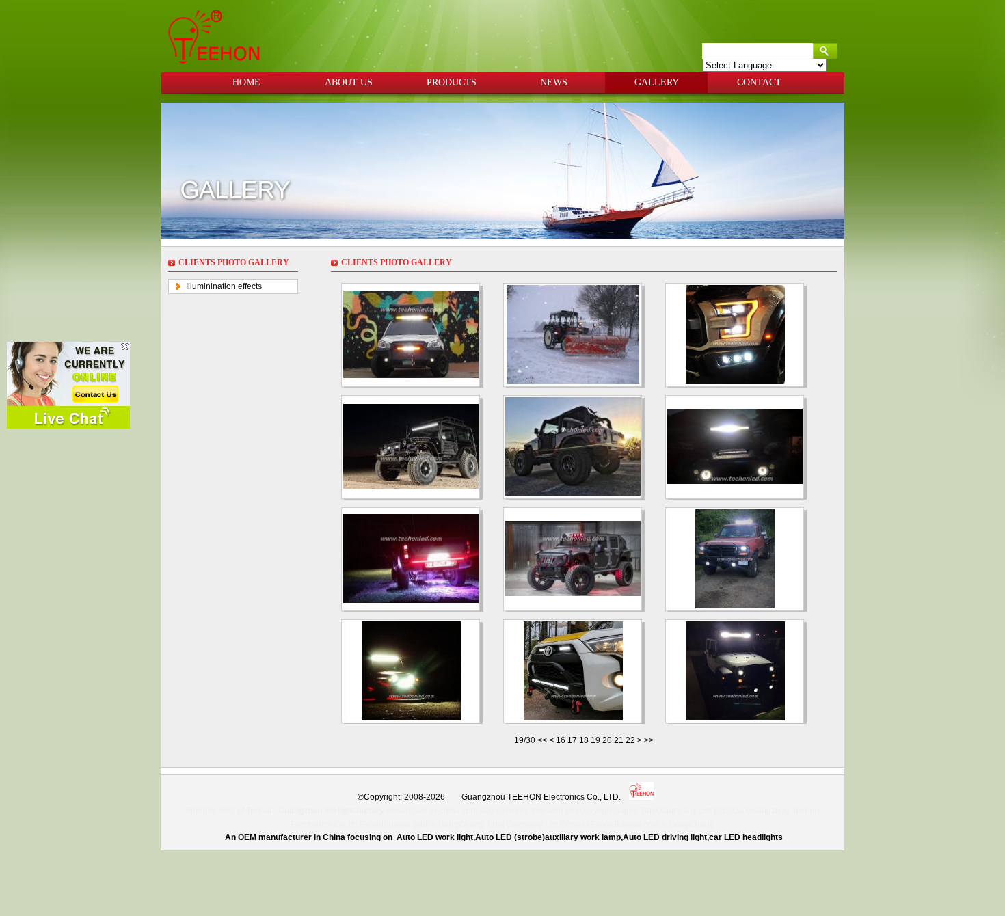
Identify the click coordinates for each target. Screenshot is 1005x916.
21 (619, 740)
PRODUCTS (452, 82)
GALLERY (656, 82)
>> (649, 740)
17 (572, 740)
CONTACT (759, 82)
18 (584, 740)
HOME (246, 82)
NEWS (553, 82)
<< (543, 740)
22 (630, 740)
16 (560, 740)
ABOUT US (349, 82)
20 (607, 740)
